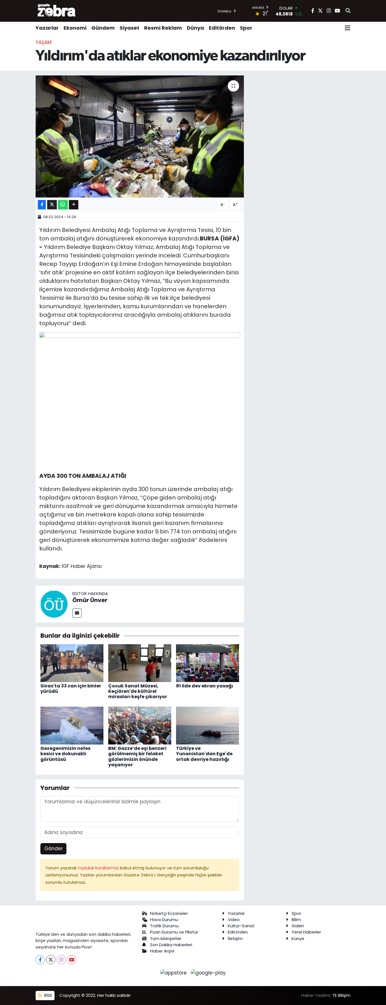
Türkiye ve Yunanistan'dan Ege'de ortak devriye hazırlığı (204, 753)
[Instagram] (61, 959)
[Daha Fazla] (73, 204)
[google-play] (208, 972)
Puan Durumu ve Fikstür (174, 932)
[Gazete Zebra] (57, 10)
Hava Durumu (164, 919)
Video (234, 919)
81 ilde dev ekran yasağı (204, 686)
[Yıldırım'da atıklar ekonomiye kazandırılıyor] (140, 136)
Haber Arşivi (162, 951)
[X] (50, 959)
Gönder (53, 848)
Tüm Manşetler (165, 938)
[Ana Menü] (347, 28)
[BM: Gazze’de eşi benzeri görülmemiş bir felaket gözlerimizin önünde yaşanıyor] (139, 725)
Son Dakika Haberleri (171, 945)
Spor (246, 27)
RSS (47, 995)
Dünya (195, 27)
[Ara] (348, 11)
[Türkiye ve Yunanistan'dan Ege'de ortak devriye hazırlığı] (207, 725)
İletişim (235, 938)
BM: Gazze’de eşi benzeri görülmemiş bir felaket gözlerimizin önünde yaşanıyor (137, 756)
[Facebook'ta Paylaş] (42, 204)
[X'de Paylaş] (52, 204)
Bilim (296, 919)
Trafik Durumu (164, 926)
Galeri (298, 926)
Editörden (222, 27)
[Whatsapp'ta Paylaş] (63, 204)
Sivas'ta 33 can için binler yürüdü (70, 688)
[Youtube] (71, 959)
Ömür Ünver (89, 600)
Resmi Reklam (163, 27)
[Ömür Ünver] (54, 603)
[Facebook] (40, 959)
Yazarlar (47, 27)
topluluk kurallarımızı (99, 868)
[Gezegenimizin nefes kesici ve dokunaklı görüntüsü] (71, 725)
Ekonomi (75, 27)
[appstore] (174, 972)
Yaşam (43, 42)
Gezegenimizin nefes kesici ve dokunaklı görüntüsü (65, 753)
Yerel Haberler (306, 932)
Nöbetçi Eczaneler (169, 913)
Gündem (103, 27)
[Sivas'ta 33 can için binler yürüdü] (71, 662)
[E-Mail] (77, 613)
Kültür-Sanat (241, 926)
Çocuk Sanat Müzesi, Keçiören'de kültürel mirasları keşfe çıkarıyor (137, 691)
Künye (298, 938)
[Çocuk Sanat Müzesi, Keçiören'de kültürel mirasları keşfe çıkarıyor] (139, 662)
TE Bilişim (341, 995)
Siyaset (129, 27)
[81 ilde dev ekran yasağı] (207, 662)
